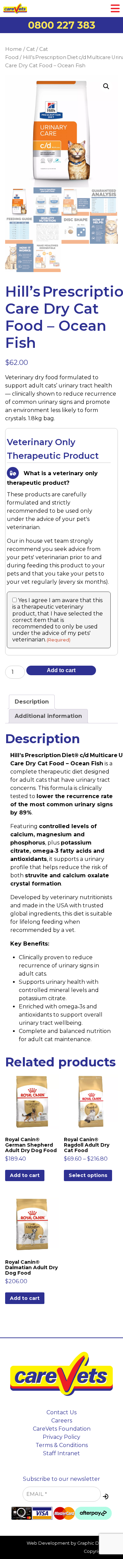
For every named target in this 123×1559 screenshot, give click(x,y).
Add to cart (61, 670)
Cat (30, 49)
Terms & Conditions (62, 1445)
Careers (61, 1420)
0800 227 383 (61, 25)
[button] (106, 86)
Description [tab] (32, 701)
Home (13, 49)
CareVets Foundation (62, 1429)
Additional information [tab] (48, 716)
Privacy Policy (61, 1437)
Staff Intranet (61, 1453)
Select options (88, 1175)
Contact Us (61, 1412)
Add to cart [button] (25, 1175)
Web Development (48, 1543)
